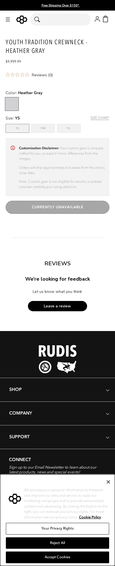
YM (48, 128)
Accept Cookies (58, 557)
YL (74, 128)
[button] (7, 19)
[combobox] (60, 19)
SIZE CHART (99, 118)
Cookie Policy (90, 517)
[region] (57, 520)
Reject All (57, 542)
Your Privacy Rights (57, 528)
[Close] (108, 482)
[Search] (40, 19)
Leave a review (57, 306)
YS (22, 128)
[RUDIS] (21, 20)
